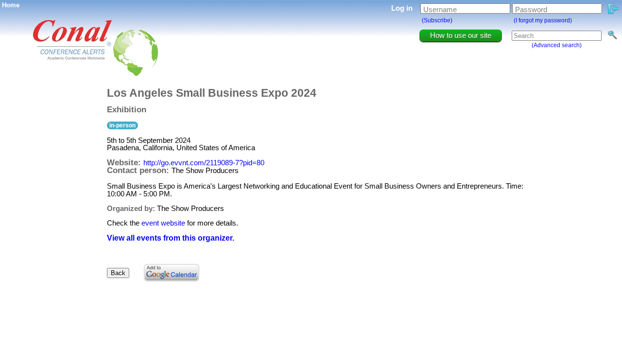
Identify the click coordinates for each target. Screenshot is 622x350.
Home (10, 5)
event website (163, 223)
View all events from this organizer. (170, 238)
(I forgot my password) (543, 20)
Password (531, 9)
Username (440, 9)
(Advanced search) (557, 45)
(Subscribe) (437, 20)
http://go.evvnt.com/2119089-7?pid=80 (203, 162)
